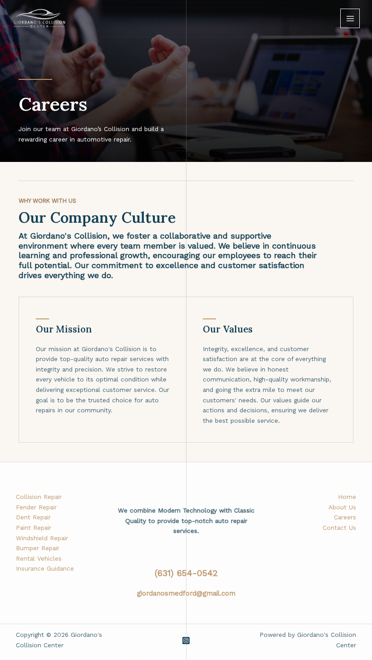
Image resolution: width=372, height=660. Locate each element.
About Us (342, 507)
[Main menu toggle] (350, 18)
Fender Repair (36, 507)
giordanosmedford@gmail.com (186, 593)
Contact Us (339, 527)
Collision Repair (39, 496)
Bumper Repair (37, 548)
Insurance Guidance (45, 568)
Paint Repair (33, 527)
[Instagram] (186, 640)
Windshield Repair (42, 538)
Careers (345, 517)
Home (347, 496)
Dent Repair (33, 517)
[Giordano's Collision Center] (39, 18)
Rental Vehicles (39, 558)
